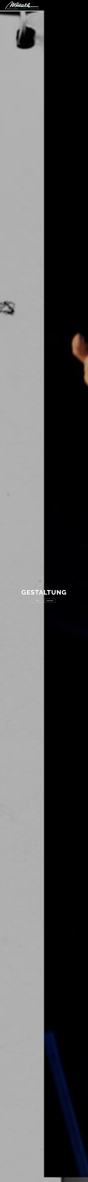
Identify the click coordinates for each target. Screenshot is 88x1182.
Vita (37, 601)
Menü (82, 3)
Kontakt (50, 601)
